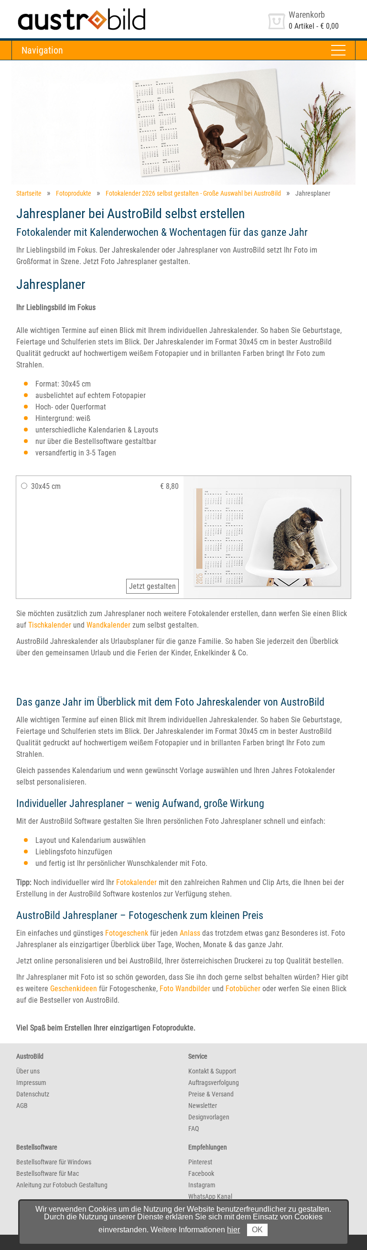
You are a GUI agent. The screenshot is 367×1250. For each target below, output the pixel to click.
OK (257, 1230)
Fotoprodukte (73, 193)
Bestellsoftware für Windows (53, 1162)
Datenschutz (32, 1094)
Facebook (201, 1173)
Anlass (190, 933)
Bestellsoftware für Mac (47, 1173)
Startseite (29, 193)
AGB (22, 1105)
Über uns (28, 1071)
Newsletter (202, 1105)
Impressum (31, 1082)
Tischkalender (49, 625)
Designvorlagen (208, 1117)
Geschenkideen (73, 988)
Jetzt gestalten (152, 586)
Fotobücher (243, 988)
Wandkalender (108, 625)
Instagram (202, 1185)
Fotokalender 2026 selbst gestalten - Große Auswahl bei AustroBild (193, 193)
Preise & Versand (211, 1094)
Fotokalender (136, 882)
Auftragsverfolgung (213, 1082)
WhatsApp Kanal (210, 1196)
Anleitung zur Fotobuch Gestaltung (62, 1185)
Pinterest (200, 1162)
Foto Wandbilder (185, 988)
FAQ (193, 1128)
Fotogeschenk (126, 933)
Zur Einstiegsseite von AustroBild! (63, 9)
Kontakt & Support (212, 1071)
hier (233, 1230)
